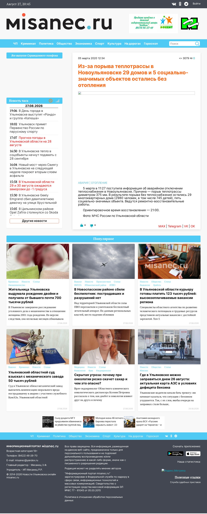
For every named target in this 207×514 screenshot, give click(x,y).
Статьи (36, 282)
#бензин (144, 370)
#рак (91, 370)
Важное (78, 282)
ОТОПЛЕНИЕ (99, 182)
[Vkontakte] (174, 4)
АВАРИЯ (83, 182)
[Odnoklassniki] (180, 4)
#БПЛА (78, 285)
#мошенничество (16, 285)
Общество (64, 43)
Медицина (79, 367)
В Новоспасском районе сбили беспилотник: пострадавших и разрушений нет (99, 293)
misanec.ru (12, 477)
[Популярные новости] (57, 101)
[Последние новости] (50, 101)
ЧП (15, 43)
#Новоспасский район (95, 285)
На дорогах (133, 43)
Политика (46, 43)
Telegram (174, 226)
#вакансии (145, 285)
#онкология (79, 370)
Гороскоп (151, 43)
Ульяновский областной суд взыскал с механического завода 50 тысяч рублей (36, 376)
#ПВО (112, 285)
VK (186, 226)
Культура (114, 43)
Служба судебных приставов (185, 482)
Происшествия (103, 282)
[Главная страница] (59, 20)
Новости (26, 282)
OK (193, 226)
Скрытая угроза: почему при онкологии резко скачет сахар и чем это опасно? (100, 379)
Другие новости (34, 221)
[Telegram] (186, 4)
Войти (197, 3)
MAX (161, 226)
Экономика (83, 43)
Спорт (99, 43)
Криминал (28, 43)
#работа (157, 285)
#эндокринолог (103, 370)
